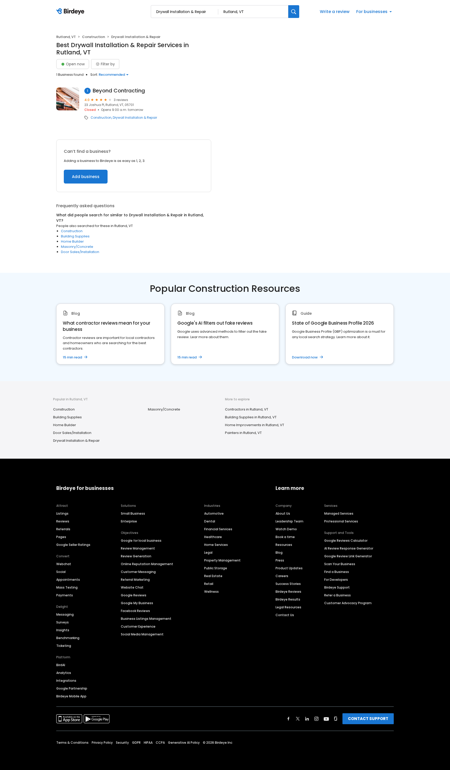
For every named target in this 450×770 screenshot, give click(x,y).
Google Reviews (133, 595)
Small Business (133, 513)
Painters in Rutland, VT (243, 432)
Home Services (216, 544)
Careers (282, 576)
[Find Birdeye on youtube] (326, 718)
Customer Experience (138, 626)
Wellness (211, 591)
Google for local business (141, 540)
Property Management (222, 560)
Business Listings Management (146, 618)
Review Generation (136, 556)
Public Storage (215, 568)
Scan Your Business (339, 564)
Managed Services (338, 513)
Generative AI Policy (184, 742)
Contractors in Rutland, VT (246, 409)
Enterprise (129, 521)
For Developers (336, 579)
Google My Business (137, 603)
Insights (62, 630)
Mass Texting (67, 587)
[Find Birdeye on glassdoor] (335, 718)
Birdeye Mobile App (71, 696)
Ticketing (63, 645)
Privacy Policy (102, 742)
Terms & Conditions (72, 742)
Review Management (138, 548)
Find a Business (336, 572)
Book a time (285, 537)
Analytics (63, 673)
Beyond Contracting (119, 90)
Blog (279, 552)
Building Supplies (75, 236)
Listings (62, 513)
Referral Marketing (135, 579)
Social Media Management (142, 634)
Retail (208, 584)
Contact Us (285, 615)
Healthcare (213, 537)
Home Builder (72, 241)
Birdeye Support (337, 587)
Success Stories (288, 584)
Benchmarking (67, 638)
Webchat (63, 564)
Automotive (214, 513)
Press (280, 560)
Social (61, 572)
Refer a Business (337, 595)
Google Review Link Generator (348, 556)
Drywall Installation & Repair (135, 118)
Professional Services (341, 521)
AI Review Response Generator (348, 548)
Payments (64, 595)
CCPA (160, 742)
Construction (93, 36)
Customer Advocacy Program (348, 603)
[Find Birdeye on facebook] (288, 718)
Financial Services (218, 529)
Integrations (66, 680)
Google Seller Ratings (73, 544)
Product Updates (289, 568)
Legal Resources (288, 607)
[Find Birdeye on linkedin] (307, 718)
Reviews (62, 521)
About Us (283, 513)
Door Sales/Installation (80, 251)
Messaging (65, 614)
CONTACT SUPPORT (368, 718)
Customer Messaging (138, 572)
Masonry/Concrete (77, 246)
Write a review (334, 12)
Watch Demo (286, 529)
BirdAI (60, 665)
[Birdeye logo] (71, 11)
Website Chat (132, 587)
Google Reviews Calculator (345, 540)
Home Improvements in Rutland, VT (254, 424)
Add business (85, 176)
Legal (208, 552)
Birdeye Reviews (288, 591)
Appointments (68, 579)
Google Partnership (71, 688)
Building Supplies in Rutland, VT (251, 417)
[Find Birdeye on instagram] (316, 718)
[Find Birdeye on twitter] (298, 718)
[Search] (293, 11)
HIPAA (148, 742)
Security (122, 742)
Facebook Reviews (135, 611)
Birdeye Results (288, 599)
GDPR (136, 742)
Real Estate (213, 576)
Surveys (62, 622)
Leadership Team (289, 521)
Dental (209, 521)
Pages (61, 537)
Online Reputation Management (147, 564)
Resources (284, 544)
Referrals (63, 529)
